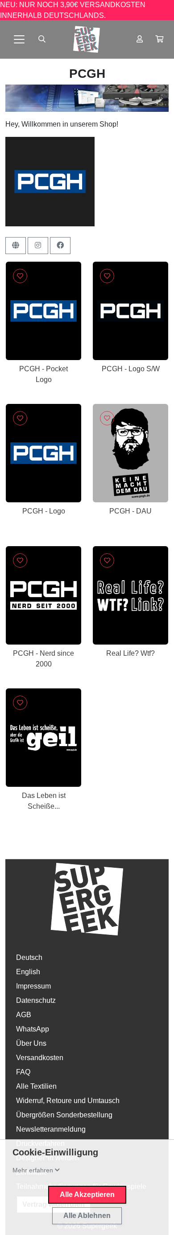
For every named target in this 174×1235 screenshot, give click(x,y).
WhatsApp (32, 1029)
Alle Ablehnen (87, 1215)
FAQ (23, 1072)
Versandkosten (39, 1057)
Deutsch (29, 957)
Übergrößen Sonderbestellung (64, 1115)
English (28, 972)
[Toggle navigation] (19, 39)
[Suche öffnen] (42, 39)
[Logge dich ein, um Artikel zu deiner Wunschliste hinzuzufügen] (20, 276)
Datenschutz (36, 1000)
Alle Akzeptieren (87, 1194)
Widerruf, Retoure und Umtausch (68, 1100)
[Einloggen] (139, 39)
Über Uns (31, 1043)
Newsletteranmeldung (51, 1129)
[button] (159, 39)
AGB (23, 1015)
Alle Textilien (36, 1086)
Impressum (33, 986)
